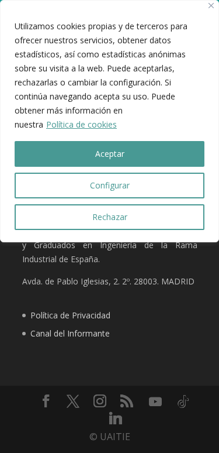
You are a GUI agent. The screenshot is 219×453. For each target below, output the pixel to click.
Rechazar (109, 216)
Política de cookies (81, 124)
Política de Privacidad (70, 315)
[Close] (211, 5)
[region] (109, 121)
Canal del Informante (70, 333)
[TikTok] (183, 401)
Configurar (110, 185)
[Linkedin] (115, 417)
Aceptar (109, 153)
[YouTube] (155, 401)
